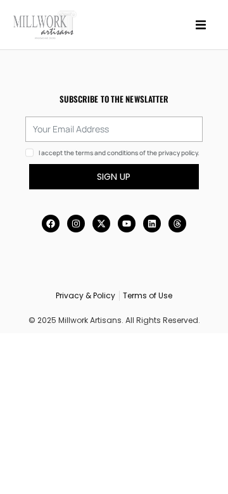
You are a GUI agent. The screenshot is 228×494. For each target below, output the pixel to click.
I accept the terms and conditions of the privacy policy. (119, 152)
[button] (200, 24)
